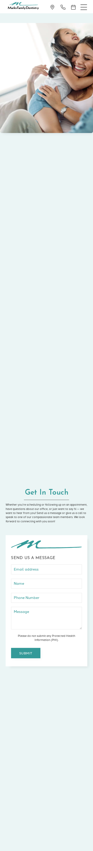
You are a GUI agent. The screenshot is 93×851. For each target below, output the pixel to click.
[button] (83, 6)
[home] (22, 6)
